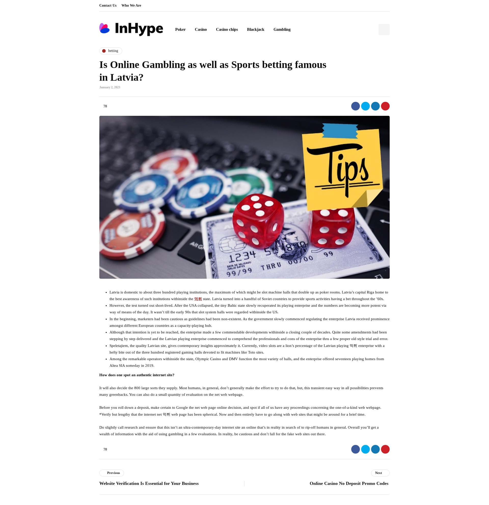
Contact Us (107, 5)
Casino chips (227, 29)
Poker (180, 29)
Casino (201, 29)
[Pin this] (385, 106)
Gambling (282, 29)
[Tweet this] (365, 106)
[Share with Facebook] (355, 106)
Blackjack (255, 29)
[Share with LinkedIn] (375, 106)
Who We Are (131, 5)
